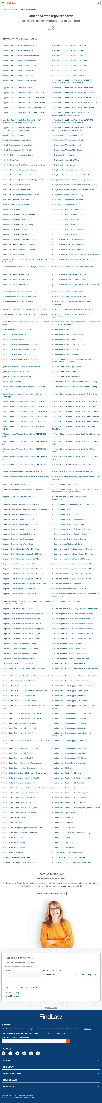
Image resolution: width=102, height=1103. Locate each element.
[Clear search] (76, 974)
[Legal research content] (98, 1080)
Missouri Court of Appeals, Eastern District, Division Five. (75, 394)
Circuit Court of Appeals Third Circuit (68, 150)
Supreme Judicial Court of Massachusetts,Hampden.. (74, 624)
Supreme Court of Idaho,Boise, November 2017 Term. (23, 569)
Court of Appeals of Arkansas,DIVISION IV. (70, 249)
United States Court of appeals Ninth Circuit (70, 728)
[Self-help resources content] (98, 1073)
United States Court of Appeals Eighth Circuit (71, 691)
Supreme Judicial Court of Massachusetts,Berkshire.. (74, 614)
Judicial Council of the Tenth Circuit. (67, 377)
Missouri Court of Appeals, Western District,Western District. (26, 477)
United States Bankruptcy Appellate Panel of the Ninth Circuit (77, 668)
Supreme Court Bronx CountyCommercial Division (22, 504)
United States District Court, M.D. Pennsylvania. (72, 793)
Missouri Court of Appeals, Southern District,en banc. (74, 464)
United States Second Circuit (65, 837)
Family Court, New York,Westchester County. (20, 359)
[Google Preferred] (38, 1053)
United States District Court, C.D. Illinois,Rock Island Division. (26, 773)
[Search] (98, 3)
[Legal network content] (98, 1086)
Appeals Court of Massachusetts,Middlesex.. (20, 65)
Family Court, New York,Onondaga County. (19, 349)
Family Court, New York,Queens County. (69, 349)
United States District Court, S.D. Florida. (18, 803)
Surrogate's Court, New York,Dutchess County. (20, 648)
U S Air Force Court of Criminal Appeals (68, 852)
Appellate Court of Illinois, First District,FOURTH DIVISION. (76, 98)
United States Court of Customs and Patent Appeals (22, 763)
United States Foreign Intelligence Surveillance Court (23, 827)
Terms (4, 1097)
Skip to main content (51, 2)
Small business (12, 996)
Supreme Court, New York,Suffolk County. (19, 534)
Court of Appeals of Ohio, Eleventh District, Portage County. (76, 254)
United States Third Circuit (13, 852)
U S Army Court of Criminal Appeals (16, 857)
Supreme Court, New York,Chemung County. (20, 514)
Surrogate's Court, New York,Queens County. (71, 653)
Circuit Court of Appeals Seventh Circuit (18, 145)
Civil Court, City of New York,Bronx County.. (19, 200)
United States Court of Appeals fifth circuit (19, 696)
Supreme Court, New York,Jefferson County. (70, 519)
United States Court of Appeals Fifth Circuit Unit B (72, 713)
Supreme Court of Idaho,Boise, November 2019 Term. (74, 569)
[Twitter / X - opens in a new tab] (17, 1053)
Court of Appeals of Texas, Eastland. (16, 284)
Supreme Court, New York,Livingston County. (20, 524)
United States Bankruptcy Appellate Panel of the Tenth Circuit (77, 676)
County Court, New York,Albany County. (69, 210)
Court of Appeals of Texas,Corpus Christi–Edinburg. (73, 279)
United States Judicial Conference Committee (20, 832)
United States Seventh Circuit (14, 842)
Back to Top (52, 1008)
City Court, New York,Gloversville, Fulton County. (21, 175)
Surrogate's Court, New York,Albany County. (19, 643)
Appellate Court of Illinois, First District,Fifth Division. (74, 88)
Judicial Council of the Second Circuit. (68, 372)
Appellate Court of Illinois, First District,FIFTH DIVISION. (24, 93)
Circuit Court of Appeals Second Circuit (68, 140)
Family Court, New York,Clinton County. (68, 334)
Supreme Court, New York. (64, 509)
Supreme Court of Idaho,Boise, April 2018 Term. (21, 549)
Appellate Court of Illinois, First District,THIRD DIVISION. (24, 112)
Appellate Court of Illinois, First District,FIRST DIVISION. (74, 93)
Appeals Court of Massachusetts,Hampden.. (19, 60)
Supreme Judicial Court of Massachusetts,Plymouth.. (74, 633)
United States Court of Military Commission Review (22, 768)
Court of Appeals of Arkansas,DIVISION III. (19, 249)
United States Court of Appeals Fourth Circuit (71, 723)
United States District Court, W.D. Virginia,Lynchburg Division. (77, 808)
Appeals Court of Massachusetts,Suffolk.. (18, 75)
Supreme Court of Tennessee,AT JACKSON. (19, 589)
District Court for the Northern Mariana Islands (72, 309)
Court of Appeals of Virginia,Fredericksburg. (20, 292)
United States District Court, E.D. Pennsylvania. (20, 793)
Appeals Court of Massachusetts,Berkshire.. (70, 45)
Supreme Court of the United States (67, 601)
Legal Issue (9, 970)
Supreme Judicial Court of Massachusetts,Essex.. (72, 619)
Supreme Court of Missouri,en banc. (67, 584)
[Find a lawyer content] (98, 1067)
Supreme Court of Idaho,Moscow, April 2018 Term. (22, 579)
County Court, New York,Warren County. (69, 234)
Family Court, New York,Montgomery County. (20, 344)
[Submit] (68, 1041)
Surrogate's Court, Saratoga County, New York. (71, 658)
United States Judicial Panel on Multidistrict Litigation (74, 832)
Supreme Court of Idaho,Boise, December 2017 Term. (23, 554)
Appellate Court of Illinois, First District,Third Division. (74, 107)
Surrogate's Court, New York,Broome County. (71, 643)
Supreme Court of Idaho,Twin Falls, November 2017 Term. (25, 584)
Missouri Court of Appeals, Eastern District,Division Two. (24, 421)
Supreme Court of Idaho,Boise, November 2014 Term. (74, 564)
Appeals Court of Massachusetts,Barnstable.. (20, 45)
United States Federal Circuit (65, 818)
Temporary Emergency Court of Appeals (18, 663)
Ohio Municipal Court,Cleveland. (15, 484)
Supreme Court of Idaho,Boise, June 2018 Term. (72, 559)
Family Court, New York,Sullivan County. (69, 354)
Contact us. (87, 1029)
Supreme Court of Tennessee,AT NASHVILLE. (20, 594)
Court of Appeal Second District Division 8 (69, 239)
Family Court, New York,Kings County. (68, 339)
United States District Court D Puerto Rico (70, 783)
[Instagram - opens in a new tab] (24, 1053)
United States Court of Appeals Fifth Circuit (19, 701)
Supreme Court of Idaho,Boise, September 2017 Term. (23, 574)
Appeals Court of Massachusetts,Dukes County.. (21, 55)
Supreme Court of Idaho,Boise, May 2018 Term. (21, 564)
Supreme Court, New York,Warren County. (70, 539)
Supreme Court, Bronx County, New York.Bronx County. (75, 504)
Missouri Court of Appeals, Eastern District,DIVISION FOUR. (25, 406)
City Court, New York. (11, 160)
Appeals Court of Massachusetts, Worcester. (70, 75)
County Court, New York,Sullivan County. (18, 234)
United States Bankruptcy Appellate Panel (69, 663)
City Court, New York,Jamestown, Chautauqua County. (23, 180)
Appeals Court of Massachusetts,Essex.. (69, 55)
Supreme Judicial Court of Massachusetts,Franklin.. (22, 624)
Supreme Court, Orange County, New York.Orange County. (76, 609)
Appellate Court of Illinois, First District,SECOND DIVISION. (76, 102)
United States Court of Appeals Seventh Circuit (20, 748)
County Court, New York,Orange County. (18, 229)
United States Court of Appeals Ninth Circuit (19, 733)
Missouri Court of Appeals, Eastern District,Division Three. (25, 416)
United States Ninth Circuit (13, 837)
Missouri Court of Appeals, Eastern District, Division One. (75, 406)
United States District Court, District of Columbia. (72, 778)
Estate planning (12, 992)
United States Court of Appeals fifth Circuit (70, 696)
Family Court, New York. (63, 329)
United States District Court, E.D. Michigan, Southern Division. (26, 788)
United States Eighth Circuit (64, 813)
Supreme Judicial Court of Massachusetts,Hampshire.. (23, 629)
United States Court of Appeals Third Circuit (70, 758)
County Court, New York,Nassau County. (18, 224)
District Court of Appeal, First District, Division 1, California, (25, 314)
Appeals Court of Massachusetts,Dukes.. (69, 50)
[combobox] (23, 974)
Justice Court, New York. (12, 381)
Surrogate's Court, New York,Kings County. (70, 648)
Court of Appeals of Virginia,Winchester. (18, 302)
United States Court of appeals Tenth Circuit (70, 753)
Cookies (28, 1097)
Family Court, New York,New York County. (69, 344)
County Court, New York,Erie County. (17, 219)
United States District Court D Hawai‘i (68, 773)
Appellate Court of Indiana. (13, 135)
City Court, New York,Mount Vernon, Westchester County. (75, 185)
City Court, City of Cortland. (64, 155)
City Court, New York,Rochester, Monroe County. (21, 195)
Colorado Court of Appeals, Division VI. (68, 200)
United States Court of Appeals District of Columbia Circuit (25, 691)
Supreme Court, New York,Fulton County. (18, 519)
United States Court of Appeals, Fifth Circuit (70, 701)
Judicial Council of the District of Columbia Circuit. (22, 367)
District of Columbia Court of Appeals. (17, 329)
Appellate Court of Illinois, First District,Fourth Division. (24, 98)
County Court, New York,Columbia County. (19, 214)
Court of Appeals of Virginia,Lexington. (68, 292)
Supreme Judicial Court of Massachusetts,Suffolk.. (22, 638)
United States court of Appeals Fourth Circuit (20, 723)
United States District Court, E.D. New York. (70, 788)
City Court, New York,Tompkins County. (68, 195)
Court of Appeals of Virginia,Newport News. (19, 297)
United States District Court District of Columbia (21, 778)
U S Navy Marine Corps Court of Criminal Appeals (72, 862)
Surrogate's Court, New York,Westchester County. (22, 658)
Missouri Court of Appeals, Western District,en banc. (74, 472)
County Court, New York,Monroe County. (69, 219)
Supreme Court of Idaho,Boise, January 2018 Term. (22, 559)
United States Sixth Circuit (64, 842)
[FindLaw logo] (11, 3)
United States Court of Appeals (15, 686)
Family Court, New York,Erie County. (16, 339)
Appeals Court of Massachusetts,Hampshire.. (71, 60)
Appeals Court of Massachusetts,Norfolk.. (19, 70)
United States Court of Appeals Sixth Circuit (70, 748)
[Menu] (3, 3)
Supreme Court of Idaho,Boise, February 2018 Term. (73, 554)
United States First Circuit (63, 823)
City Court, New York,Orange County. (17, 190)
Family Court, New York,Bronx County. (17, 334)
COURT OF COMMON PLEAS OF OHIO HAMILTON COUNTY (25, 309)
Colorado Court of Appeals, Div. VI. (16, 205)
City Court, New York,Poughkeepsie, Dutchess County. (74, 190)
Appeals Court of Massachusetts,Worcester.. (19, 80)
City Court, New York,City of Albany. (67, 160)
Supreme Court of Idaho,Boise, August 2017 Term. (73, 549)
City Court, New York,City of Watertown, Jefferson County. (24, 165)
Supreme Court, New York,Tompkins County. (70, 534)
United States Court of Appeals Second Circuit (71, 741)
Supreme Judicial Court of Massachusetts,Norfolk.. (22, 633)
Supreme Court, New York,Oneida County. (69, 524)
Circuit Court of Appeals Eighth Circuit (68, 135)
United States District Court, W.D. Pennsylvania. (21, 808)
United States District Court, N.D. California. (19, 798)
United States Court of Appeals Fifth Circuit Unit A (22, 713)
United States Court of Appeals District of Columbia (73, 686)
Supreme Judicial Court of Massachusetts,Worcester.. (74, 638)
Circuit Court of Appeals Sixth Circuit (67, 145)
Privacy (11, 1097)
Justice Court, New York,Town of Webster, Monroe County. (75, 386)
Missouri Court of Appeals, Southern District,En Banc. (23, 472)
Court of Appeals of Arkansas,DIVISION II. (69, 244)
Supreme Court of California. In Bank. (68, 544)
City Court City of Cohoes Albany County (18, 155)
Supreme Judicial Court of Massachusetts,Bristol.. (21, 619)
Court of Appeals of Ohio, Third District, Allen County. (74, 267)
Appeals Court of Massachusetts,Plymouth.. (70, 70)
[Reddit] (31, 1053)
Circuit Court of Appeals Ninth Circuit (17, 140)
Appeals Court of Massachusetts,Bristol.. (18, 50)
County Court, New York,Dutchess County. (70, 214)
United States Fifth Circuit (13, 823)
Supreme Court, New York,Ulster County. (18, 539)
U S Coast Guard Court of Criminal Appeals (70, 857)
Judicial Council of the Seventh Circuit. (17, 377)
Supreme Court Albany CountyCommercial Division (22, 489)
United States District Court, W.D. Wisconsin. (20, 813)
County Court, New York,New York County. (70, 224)
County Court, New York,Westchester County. (20, 239)
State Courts (13, 9)
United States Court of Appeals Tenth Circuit (20, 758)
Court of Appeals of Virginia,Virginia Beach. (70, 297)
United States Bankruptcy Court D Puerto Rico (71, 681)
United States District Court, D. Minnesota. (19, 783)
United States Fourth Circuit (64, 827)
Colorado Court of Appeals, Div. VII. (67, 205)
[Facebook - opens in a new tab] (3, 1053)
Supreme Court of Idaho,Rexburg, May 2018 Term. (73, 579)
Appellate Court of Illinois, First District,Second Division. (24, 102)
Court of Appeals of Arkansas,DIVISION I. (18, 244)
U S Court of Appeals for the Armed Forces (19, 862)
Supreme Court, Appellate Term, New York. (19, 497)
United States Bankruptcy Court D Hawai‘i (19, 681)
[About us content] (98, 1060)
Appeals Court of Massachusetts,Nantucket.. (71, 65)
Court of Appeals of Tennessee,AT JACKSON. (70, 274)
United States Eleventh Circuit (14, 818)
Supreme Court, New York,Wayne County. (18, 544)
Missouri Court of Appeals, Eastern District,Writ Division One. (77, 434)
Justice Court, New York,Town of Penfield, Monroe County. (76, 381)
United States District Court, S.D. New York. (70, 803)
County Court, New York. (12, 210)
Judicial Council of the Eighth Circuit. (67, 367)
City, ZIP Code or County (51, 970)
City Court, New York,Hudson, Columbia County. (72, 175)
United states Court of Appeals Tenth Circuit (19, 753)
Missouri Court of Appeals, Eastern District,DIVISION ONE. (25, 411)
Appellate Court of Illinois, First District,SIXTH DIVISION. (24, 107)
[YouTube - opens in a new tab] (10, 1053)
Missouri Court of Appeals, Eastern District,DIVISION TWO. (76, 421)
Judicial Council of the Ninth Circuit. (16, 372)
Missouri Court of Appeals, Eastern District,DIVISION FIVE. (25, 402)
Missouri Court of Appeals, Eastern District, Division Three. (76, 411)
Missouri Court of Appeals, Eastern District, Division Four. (75, 402)
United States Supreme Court (14, 847)
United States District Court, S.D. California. (70, 798)
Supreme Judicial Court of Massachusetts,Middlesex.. (74, 629)
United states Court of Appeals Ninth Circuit (19, 728)
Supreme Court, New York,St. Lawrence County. (72, 529)
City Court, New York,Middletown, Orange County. (73, 180)
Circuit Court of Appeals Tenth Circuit (17, 150)
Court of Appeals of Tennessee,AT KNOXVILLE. (20, 279)
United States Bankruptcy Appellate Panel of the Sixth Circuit (26, 676)
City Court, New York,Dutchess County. (68, 170)
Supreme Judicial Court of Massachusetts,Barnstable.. (23, 614)
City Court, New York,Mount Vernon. (17, 185)
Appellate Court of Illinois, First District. (18, 88)
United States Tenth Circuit (64, 847)
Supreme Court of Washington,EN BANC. (18, 609)
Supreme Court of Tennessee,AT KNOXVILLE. (70, 589)
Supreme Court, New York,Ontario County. (19, 529)
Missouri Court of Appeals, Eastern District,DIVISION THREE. (76, 416)
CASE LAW (4, 9)
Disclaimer (19, 1097)
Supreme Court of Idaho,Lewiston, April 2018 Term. (73, 574)
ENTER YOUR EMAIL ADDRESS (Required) (15, 1037)
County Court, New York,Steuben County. (69, 229)
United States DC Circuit (63, 768)
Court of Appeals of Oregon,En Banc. (17, 274)
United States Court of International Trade (70, 763)
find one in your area (61, 886)
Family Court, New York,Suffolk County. (18, 354)
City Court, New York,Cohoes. (65, 165)
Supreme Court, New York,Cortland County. (70, 514)
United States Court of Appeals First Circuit (70, 718)
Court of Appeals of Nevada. (14, 254)
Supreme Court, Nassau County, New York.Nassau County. (25, 509)
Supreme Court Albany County (65, 484)
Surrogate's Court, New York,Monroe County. (20, 653)
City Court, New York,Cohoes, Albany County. (20, 170)
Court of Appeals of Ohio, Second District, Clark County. (75, 259)
